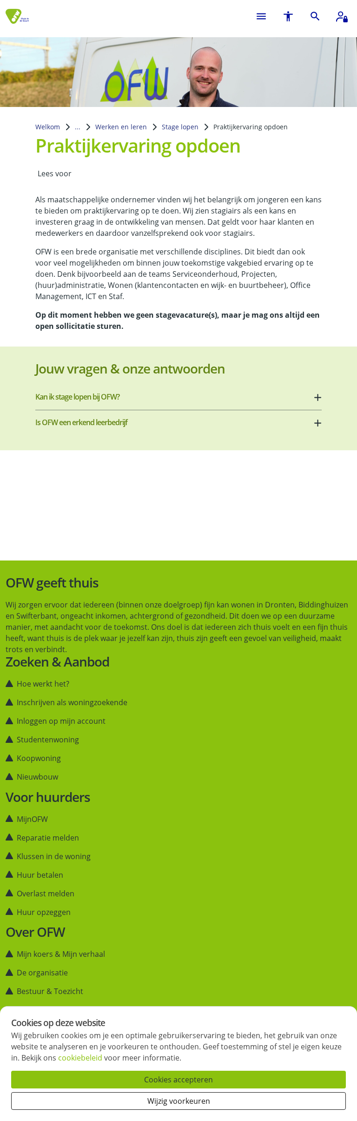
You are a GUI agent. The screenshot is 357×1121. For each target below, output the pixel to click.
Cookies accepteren (178, 1079)
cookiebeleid (80, 1058)
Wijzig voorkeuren (178, 1101)
